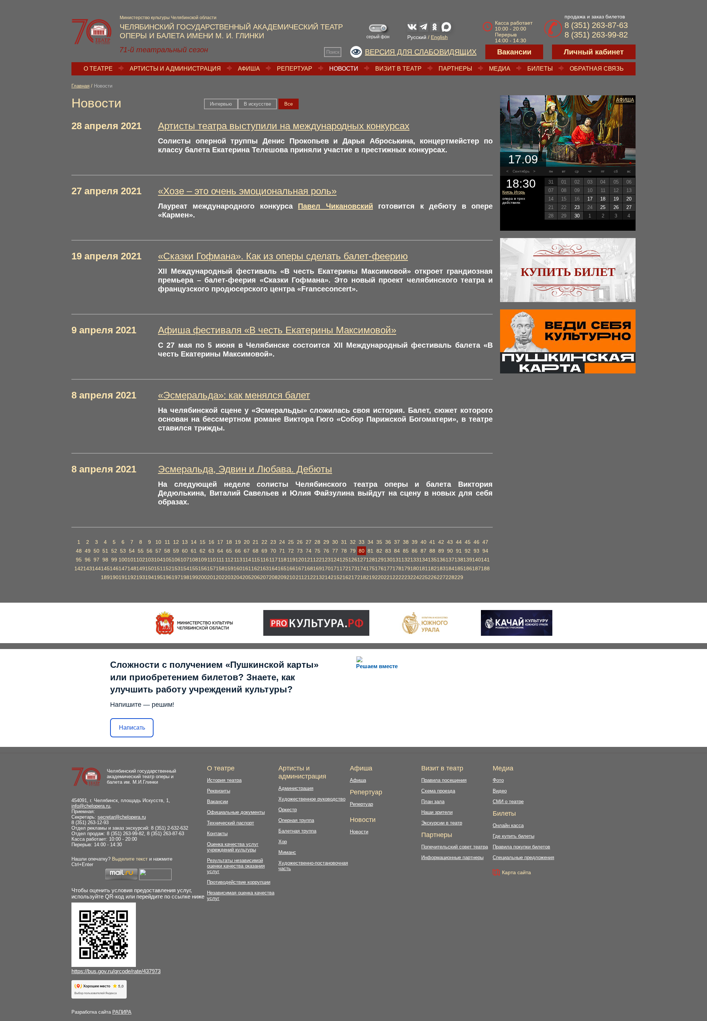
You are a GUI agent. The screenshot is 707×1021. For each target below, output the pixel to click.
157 (211, 568)
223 (405, 577)
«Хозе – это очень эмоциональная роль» (247, 190)
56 (149, 551)
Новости (343, 68)
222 (397, 577)
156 (202, 568)
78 (344, 551)
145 (105, 568)
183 (441, 568)
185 (458, 568)
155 (193, 568)
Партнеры (455, 68)
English (439, 37)
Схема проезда (438, 791)
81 (370, 551)
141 (485, 560)
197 (176, 577)
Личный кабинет (594, 52)
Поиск (333, 52)
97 (96, 560)
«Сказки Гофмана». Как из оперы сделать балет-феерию (283, 256)
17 (220, 542)
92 (468, 551)
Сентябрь (521, 171)
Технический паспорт (230, 823)
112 (229, 560)
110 (211, 560)
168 (308, 568)
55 (141, 551)
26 (300, 542)
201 (211, 577)
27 (309, 542)
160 (237, 568)
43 (450, 542)
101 (131, 560)
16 (211, 542)
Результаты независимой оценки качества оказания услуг (236, 866)
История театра (224, 780)
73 (300, 551)
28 (317, 542)
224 (414, 577)
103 (149, 560)
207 (264, 577)
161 (246, 568)
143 (87, 568)
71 (282, 551)
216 (344, 577)
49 (88, 551)
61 (194, 551)
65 (229, 551)
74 (309, 551)
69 (264, 551)
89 (441, 551)
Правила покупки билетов (521, 847)
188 (485, 568)
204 (237, 577)
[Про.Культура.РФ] (316, 623)
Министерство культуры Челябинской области (168, 17)
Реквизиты (218, 791)
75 (317, 551)
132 (405, 560)
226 (432, 577)
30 (335, 542)
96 (88, 560)
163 (264, 568)
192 (131, 577)
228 (450, 577)
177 (388, 568)
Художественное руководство (311, 799)
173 (352, 568)
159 (229, 568)
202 (220, 577)
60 (185, 551)
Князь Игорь (513, 192)
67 (247, 551)
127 (361, 560)
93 (476, 551)
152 (167, 568)
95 (79, 560)
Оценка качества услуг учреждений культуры (232, 846)
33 (362, 542)
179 (405, 568)
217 (352, 577)
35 (379, 542)
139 (467, 560)
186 (467, 568)
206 (255, 577)
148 (131, 568)
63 (211, 551)
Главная (80, 86)
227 (441, 577)
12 (176, 542)
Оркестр (287, 809)
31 (344, 542)
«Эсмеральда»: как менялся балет (234, 395)
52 (114, 551)
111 (220, 560)
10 (158, 542)
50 (96, 551)
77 (335, 551)
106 (176, 560)
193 (140, 577)
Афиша (249, 68)
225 (423, 577)
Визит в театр (398, 68)
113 (238, 560)
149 (140, 568)
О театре (98, 68)
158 (220, 568)
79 (353, 551)
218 (361, 577)
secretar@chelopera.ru (122, 817)
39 (415, 542)
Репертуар (294, 68)
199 (193, 577)
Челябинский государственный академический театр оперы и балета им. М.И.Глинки (141, 776)
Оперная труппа (296, 820)
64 (220, 551)
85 (406, 551)
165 (282, 568)
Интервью (221, 104)
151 (158, 568)
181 (423, 568)
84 (397, 551)
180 (414, 568)
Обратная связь (597, 68)
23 (273, 542)
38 (406, 542)
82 (379, 551)
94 (485, 551)
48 (79, 551)
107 (184, 560)
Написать (132, 727)
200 (202, 577)
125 (344, 560)
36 (388, 542)
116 (264, 560)
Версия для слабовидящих (420, 52)
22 (264, 542)
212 (308, 577)
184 (450, 568)
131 (397, 560)
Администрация (295, 788)
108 (193, 560)
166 (290, 568)
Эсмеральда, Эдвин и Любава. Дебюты (245, 469)
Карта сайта (516, 872)
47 (485, 542)
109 (202, 560)
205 (246, 577)
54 (132, 551)
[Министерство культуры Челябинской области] (194, 623)
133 (414, 560)
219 (370, 577)
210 (290, 577)
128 (370, 560)
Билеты (540, 68)
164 (273, 568)
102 (140, 560)
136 (441, 560)
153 (176, 568)
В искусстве (257, 104)
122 (317, 560)
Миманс (287, 852)
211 (300, 577)
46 (476, 542)
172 (344, 568)
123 (326, 560)
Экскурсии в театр (441, 823)
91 (459, 551)
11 (167, 542)
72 (291, 551)
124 (335, 560)
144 (96, 568)
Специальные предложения (523, 857)
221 (388, 577)
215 (335, 577)
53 (123, 551)
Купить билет (568, 272)
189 (105, 577)
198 (184, 577)
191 (123, 577)
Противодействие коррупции (238, 882)
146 (114, 568)
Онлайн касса (508, 825)
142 (78, 568)
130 (388, 560)
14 (194, 542)
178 (397, 568)
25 (291, 542)
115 (256, 560)
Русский (416, 37)
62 (202, 551)
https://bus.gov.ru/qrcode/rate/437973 (116, 971)
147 (123, 568)
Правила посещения (444, 780)
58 (167, 551)
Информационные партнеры (452, 857)
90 (450, 551)
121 (308, 560)
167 (299, 568)
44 (459, 542)
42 (441, 542)
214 (326, 577)
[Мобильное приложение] (516, 623)
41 (432, 542)
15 (202, 542)
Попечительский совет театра (454, 847)
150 (149, 568)
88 (432, 551)
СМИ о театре (508, 801)
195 (158, 577)
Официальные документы (236, 812)
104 (158, 560)
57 (158, 551)
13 (185, 542)
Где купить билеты (513, 836)
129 (379, 560)
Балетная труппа (297, 831)
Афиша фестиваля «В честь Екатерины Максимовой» (277, 330)
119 (291, 560)
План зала (432, 801)
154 (184, 568)
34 (370, 542)
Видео (500, 791)
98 (105, 560)
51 (105, 551)
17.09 (523, 159)
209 (282, 577)
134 (423, 560)
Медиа (499, 68)
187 (476, 568)
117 (273, 560)
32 (353, 542)
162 (255, 568)
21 (255, 542)
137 (450, 560)
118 (282, 560)
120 (299, 560)
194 (149, 577)
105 (167, 560)
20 (247, 542)
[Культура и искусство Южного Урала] (425, 623)
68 (255, 551)
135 (432, 560)
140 (476, 560)
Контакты (217, 833)
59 (176, 551)
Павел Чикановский (335, 206)
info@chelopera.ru (90, 806)
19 (238, 542)
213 (317, 577)
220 (379, 577)
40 (423, 542)
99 (114, 560)
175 (370, 568)
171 (335, 568)
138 (458, 560)
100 (123, 560)
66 (238, 551)
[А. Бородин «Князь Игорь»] (568, 131)
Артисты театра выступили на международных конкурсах (283, 125)
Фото (498, 780)
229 (458, 577)
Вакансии (514, 52)
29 (326, 542)
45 (468, 542)
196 (167, 577)
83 (388, 551)
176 (379, 568)
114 (247, 560)
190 (114, 577)
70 (273, 551)
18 (229, 542)
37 (397, 542)
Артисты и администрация (175, 68)
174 (361, 568)
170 (326, 568)
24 (282, 542)
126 (352, 560)
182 (432, 568)
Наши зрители (437, 812)
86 (415, 551)
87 (423, 551)
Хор (282, 841)
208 (273, 577)
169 (317, 568)
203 (229, 577)
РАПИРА (121, 1012)
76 (326, 551)
